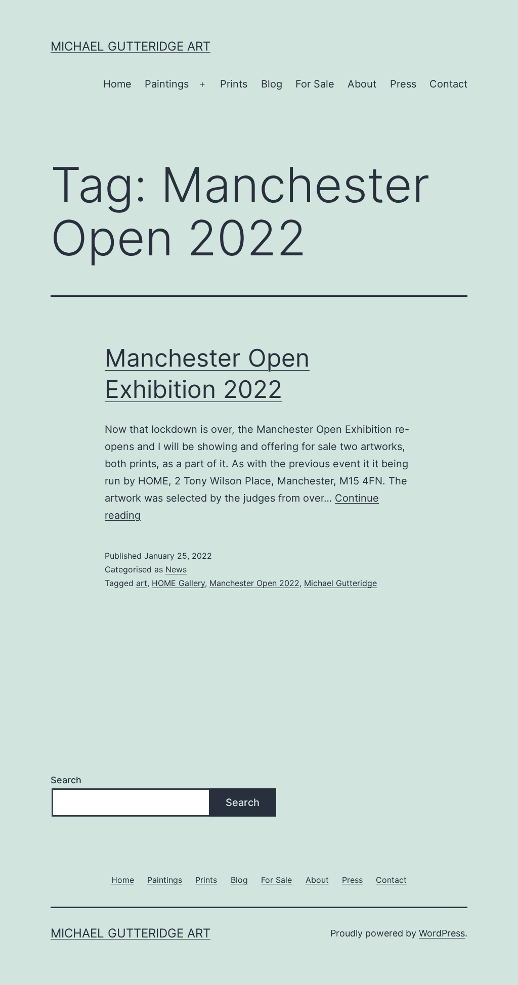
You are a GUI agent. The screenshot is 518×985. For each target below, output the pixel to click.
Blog (271, 84)
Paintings (167, 84)
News (176, 569)
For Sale (314, 84)
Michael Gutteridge (340, 583)
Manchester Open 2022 (254, 583)
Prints (233, 84)
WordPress (442, 933)
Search (66, 780)
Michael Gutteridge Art (130, 46)
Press (403, 84)
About (362, 84)
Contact (448, 84)
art (141, 583)
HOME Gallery (178, 583)
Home (117, 84)
